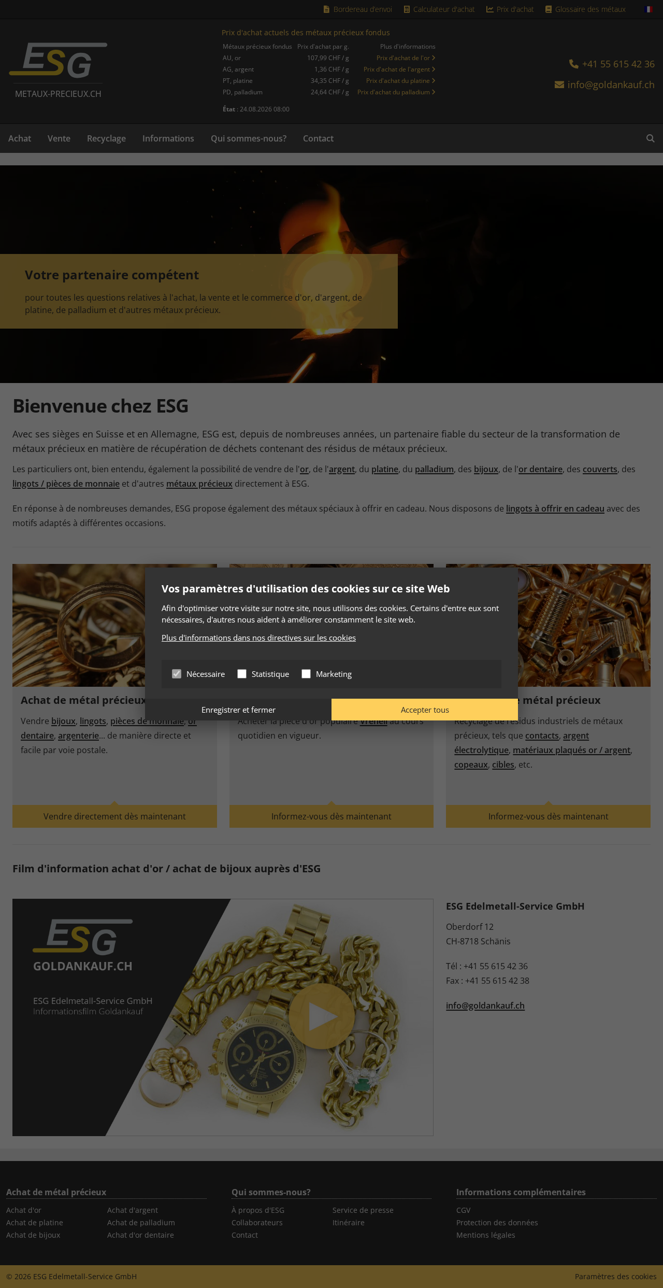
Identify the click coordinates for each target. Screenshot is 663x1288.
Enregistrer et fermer (238, 709)
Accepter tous (425, 709)
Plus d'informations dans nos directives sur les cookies (259, 637)
